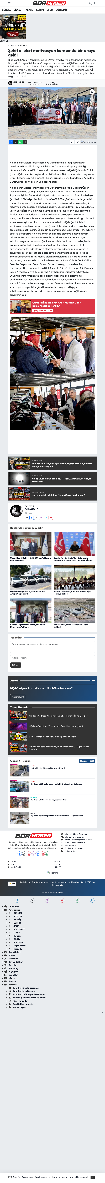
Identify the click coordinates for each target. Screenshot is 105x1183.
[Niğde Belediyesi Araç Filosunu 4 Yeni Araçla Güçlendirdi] (30, 577)
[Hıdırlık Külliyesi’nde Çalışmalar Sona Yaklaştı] (74, 610)
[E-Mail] (27, 518)
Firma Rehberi (16, 961)
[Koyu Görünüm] (95, 3)
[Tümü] (93, 680)
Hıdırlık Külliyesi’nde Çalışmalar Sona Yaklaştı (71, 625)
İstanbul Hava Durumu (74, 837)
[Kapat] (103, 1012)
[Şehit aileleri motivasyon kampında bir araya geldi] (52, 113)
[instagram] (47, 900)
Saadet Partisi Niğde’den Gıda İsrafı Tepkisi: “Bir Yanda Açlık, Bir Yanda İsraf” (73, 559)
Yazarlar (13, 958)
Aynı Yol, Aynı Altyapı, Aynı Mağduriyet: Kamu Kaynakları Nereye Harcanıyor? (50, 1177)
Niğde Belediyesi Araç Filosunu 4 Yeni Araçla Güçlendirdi (27, 592)
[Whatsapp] (47, 853)
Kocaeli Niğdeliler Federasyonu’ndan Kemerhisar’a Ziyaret (27, 625)
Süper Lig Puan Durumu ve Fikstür (29, 997)
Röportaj (13, 968)
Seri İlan (13, 965)
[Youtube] (51, 518)
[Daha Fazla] (25, 142)
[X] (24, 853)
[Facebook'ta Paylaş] (11, 142)
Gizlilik (13, 864)
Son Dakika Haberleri (73, 848)
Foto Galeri (14, 952)
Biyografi (13, 971)
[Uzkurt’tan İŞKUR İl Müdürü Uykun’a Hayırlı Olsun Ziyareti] (30, 543)
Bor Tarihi (58, 864)
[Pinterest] (29, 853)
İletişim (57, 861)
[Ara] (90, 3)
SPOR (50, 9)
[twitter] (32, 900)
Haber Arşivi (70, 851)
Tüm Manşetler (71, 845)
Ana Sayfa (14, 906)
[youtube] (62, 900)
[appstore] (53, 872)
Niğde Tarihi (16, 867)
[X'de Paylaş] (15, 142)
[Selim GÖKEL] (16, 510)
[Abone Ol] (88, 142)
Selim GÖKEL (32, 509)
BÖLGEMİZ (61, 9)
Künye (13, 861)
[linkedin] (92, 900)
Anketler (13, 974)
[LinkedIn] (38, 853)
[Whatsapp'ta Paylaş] (20, 142)
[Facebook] (31, 518)
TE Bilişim (59, 892)
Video (12, 955)
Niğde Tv (57, 867)
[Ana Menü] (9, 3)
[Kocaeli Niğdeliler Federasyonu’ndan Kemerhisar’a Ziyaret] (30, 610)
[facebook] (17, 900)
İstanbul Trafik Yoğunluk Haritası (78, 839)
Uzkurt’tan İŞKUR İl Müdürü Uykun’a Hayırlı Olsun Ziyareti (30, 559)
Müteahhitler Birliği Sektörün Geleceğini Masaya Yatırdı (72, 592)
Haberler (12, 46)
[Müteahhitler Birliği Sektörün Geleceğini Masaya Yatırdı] (74, 577)
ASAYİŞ (29, 9)
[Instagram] (41, 518)
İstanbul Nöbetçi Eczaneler (76, 834)
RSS (13, 883)
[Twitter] (36, 518)
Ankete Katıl (18, 696)
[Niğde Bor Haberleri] (49, 3)
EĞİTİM (40, 9)
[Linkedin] (46, 518)
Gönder (15, 665)
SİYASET (18, 9)
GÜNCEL (6, 9)
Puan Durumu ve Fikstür (75, 842)
